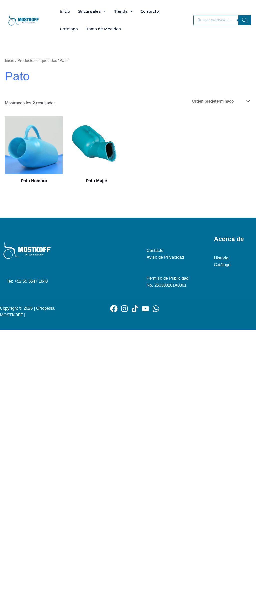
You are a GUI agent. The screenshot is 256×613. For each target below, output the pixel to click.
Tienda (121, 11)
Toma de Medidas (103, 28)
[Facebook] (114, 308)
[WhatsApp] (156, 308)
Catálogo (69, 28)
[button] (103, 11)
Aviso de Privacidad (165, 257)
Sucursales (89, 11)
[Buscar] (244, 20)
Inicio (65, 11)
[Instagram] (124, 308)
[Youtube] (145, 308)
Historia (221, 258)
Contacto (149, 11)
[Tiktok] (135, 308)
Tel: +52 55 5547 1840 (27, 281)
